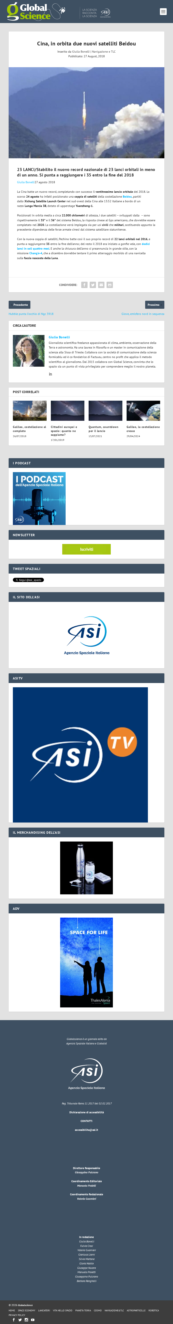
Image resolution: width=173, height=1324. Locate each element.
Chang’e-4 (35, 253)
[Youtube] (32, 1319)
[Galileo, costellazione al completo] (30, 411)
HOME (12, 1310)
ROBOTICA (154, 1310)
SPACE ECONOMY (26, 1310)
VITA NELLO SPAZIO (62, 1310)
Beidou (127, 196)
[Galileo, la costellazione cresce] (143, 411)
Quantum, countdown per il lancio (103, 429)
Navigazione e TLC (104, 51)
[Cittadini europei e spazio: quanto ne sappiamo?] (68, 411)
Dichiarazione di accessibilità (86, 1112)
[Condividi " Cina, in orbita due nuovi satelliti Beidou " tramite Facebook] (84, 285)
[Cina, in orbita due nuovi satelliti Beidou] (86, 112)
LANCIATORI (44, 1310)
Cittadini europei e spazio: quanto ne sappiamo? (64, 430)
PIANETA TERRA (83, 1310)
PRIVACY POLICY (17, 1315)
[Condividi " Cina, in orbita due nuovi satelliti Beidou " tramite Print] (109, 285)
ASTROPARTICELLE (136, 1310)
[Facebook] (13, 1319)
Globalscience (25, 1305)
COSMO (98, 1310)
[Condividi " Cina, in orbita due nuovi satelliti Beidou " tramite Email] (101, 285)
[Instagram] (26, 1319)
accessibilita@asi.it (86, 1130)
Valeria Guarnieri (86, 1199)
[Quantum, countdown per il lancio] (105, 411)
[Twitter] (20, 1319)
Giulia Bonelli (81, 51)
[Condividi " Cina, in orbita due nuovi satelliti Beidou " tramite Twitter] (93, 285)
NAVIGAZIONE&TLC (114, 1310)
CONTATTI (86, 1121)
